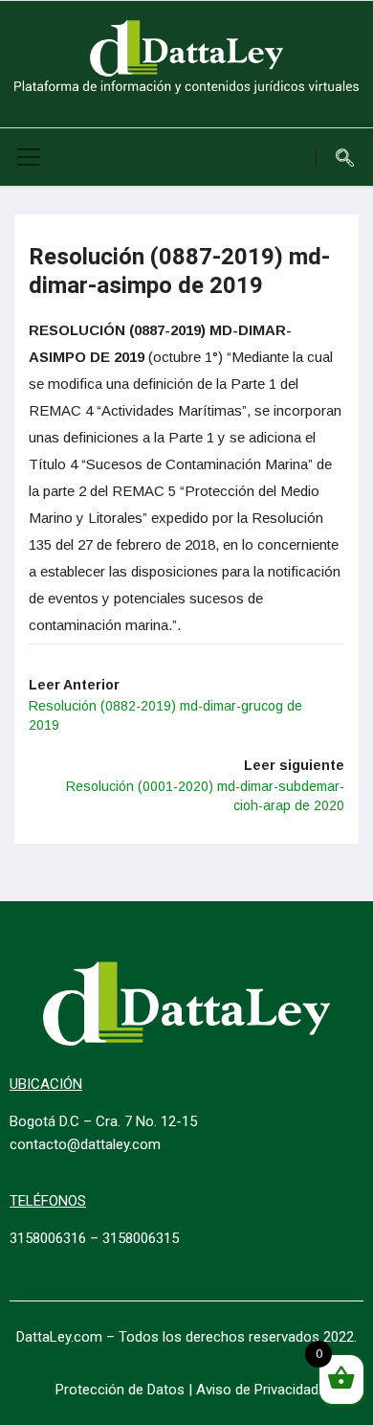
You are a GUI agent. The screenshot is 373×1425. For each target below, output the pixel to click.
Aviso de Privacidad (257, 1389)
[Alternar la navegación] (28, 157)
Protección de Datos (120, 1389)
